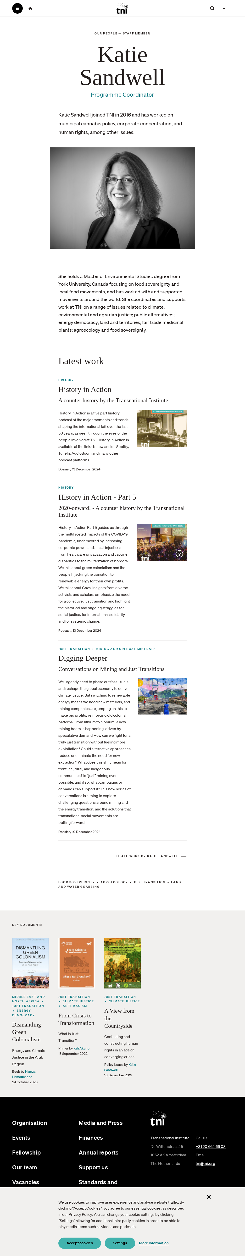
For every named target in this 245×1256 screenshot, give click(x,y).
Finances (91, 1137)
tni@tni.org (205, 1163)
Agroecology (114, 882)
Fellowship (26, 1152)
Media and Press (101, 1122)
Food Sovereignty (76, 882)
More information (154, 1242)
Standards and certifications (98, 1185)
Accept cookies (80, 1242)
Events (21, 1137)
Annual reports (99, 1152)
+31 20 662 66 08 (211, 1146)
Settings (120, 1242)
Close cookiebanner (209, 1197)
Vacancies (25, 1182)
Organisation (29, 1122)
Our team (24, 1167)
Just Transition (150, 882)
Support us (93, 1167)
